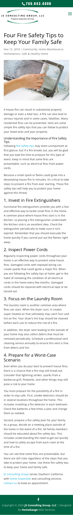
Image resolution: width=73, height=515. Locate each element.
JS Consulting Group (16, 474)
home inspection (20, 478)
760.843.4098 (38, 3)
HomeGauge (30, 509)
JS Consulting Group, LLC (41, 505)
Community (30, 49)
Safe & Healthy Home (35, 53)
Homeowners (12, 53)
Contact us (10, 483)
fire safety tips (25, 146)
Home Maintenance (51, 49)
